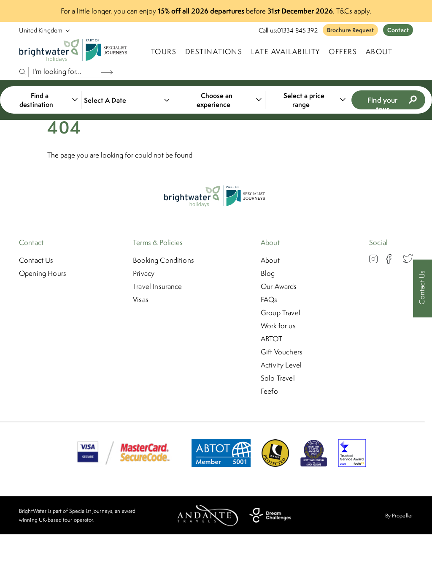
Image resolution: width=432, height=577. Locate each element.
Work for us (278, 325)
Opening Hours (42, 273)
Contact (398, 30)
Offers (343, 51)
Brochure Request (350, 30)
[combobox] (44, 100)
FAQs (269, 299)
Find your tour (382, 102)
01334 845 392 (297, 30)
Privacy (143, 273)
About (379, 51)
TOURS (164, 51)
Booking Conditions (163, 260)
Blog (268, 273)
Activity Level (281, 365)
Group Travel (280, 312)
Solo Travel (278, 378)
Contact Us (36, 260)
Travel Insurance (157, 286)
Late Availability (285, 51)
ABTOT (271, 338)
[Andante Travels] (207, 515)
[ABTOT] (221, 464)
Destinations (214, 51)
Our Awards (279, 286)
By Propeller (399, 515)
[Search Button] (107, 72)
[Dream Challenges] (270, 515)
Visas (140, 299)
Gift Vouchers (281, 352)
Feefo (269, 391)
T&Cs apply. (353, 11)
